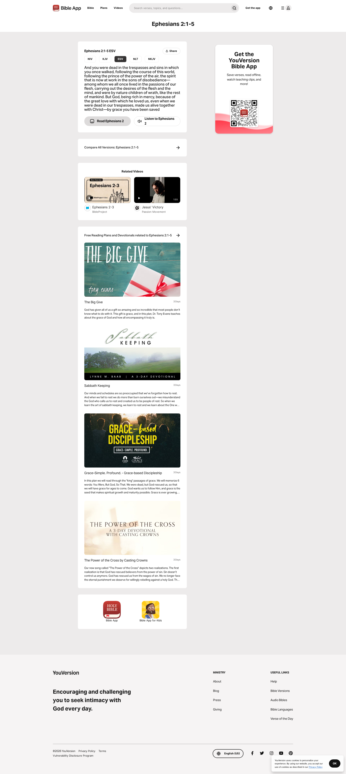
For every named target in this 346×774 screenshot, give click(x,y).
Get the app (252, 7)
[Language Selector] (271, 8)
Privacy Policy (86, 751)
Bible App (112, 620)
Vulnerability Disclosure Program (73, 755)
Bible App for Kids (151, 620)
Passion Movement (154, 211)
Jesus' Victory (156, 207)
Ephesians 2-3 (107, 207)
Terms (102, 751)
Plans (103, 7)
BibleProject (99, 211)
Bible (90, 7)
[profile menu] (285, 8)
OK (335, 763)
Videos (118, 7)
